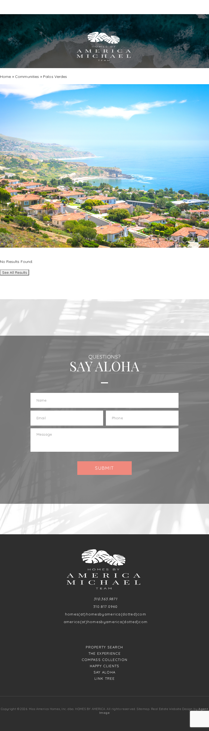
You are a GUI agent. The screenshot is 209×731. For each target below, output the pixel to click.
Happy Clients (104, 666)
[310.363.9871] (104, 7)
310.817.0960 (105, 606)
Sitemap (143, 709)
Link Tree (104, 678)
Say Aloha (105, 672)
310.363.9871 (106, 599)
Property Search (104, 647)
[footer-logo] (104, 569)
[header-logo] (104, 46)
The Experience (104, 653)
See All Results (14, 272)
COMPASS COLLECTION (104, 660)
